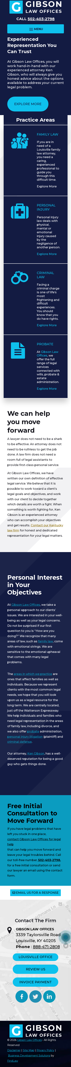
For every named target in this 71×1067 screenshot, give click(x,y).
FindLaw (12, 1060)
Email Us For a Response (37, 892)
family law (45, 641)
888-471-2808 (46, 946)
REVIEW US (35, 969)
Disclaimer (14, 1050)
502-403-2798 (41, 19)
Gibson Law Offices (29, 1040)
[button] (35, 29)
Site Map (28, 1050)
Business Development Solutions (29, 1055)
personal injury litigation (25, 736)
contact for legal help (34, 842)
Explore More (28, 104)
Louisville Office (35, 957)
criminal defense (19, 741)
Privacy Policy (45, 1050)
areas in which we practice (33, 674)
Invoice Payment (35, 982)
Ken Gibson (35, 753)
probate (33, 731)
